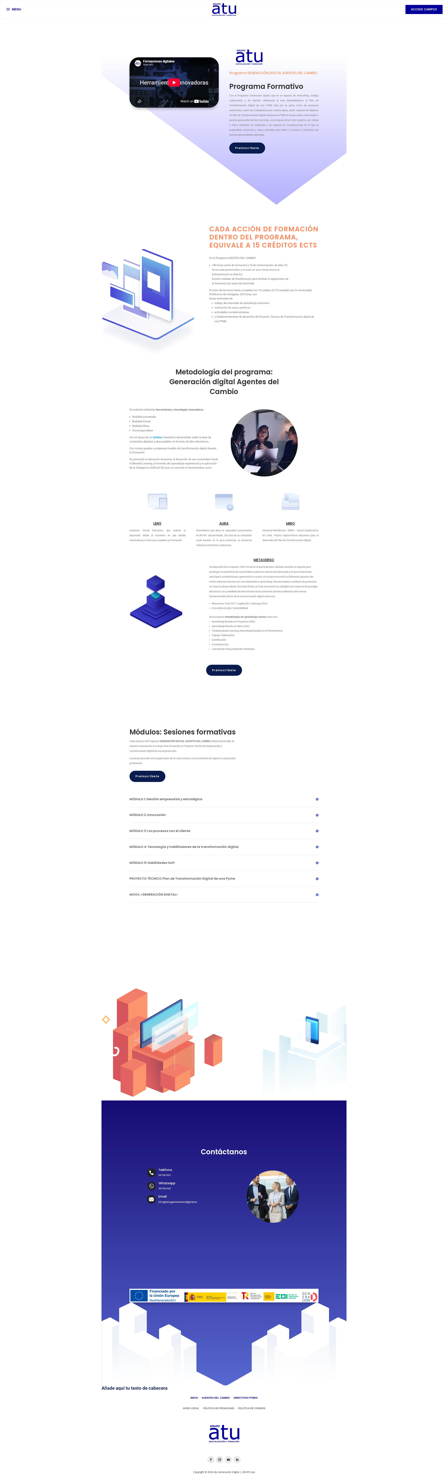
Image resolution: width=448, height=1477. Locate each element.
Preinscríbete (247, 148)
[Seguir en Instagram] (164, 1213)
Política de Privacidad (218, 1408)
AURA (224, 523)
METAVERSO (264, 559)
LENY (157, 523)
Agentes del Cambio (216, 1398)
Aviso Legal (191, 1408)
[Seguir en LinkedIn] (188, 1213)
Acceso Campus (424, 9)
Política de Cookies (251, 1408)
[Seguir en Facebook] (152, 1213)
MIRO (290, 523)
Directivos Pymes (246, 1398)
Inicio (194, 1398)
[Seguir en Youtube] (176, 1213)
